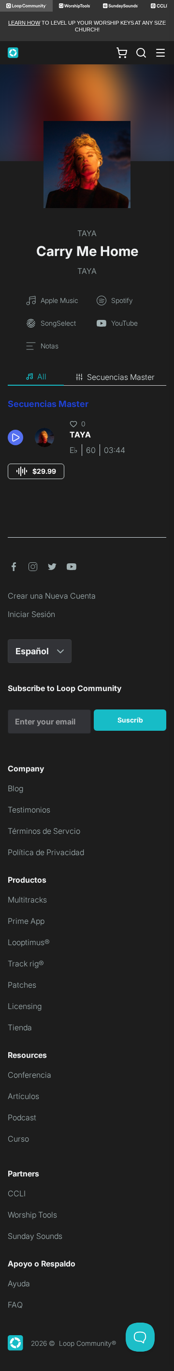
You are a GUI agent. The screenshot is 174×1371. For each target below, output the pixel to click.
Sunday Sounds (35, 1236)
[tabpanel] (87, 447)
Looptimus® (29, 942)
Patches (22, 985)
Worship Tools (32, 1215)
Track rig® (26, 963)
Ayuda (19, 1283)
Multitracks (27, 899)
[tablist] (87, 377)
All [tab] (41, 376)
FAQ (15, 1305)
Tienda (20, 1027)
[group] (36, 471)
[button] (17, 437)
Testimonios (29, 809)
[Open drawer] (160, 53)
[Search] (141, 53)
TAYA (87, 233)
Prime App (26, 921)
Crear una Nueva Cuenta (52, 596)
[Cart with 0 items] (122, 52)
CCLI (17, 1193)
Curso (18, 1139)
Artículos (23, 1096)
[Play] (15, 437)
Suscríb (130, 720)
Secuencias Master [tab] (121, 377)
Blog (15, 788)
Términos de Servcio (44, 831)
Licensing (25, 1006)
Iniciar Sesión (31, 614)
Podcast (22, 1117)
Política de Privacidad (46, 852)
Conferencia (29, 1075)
